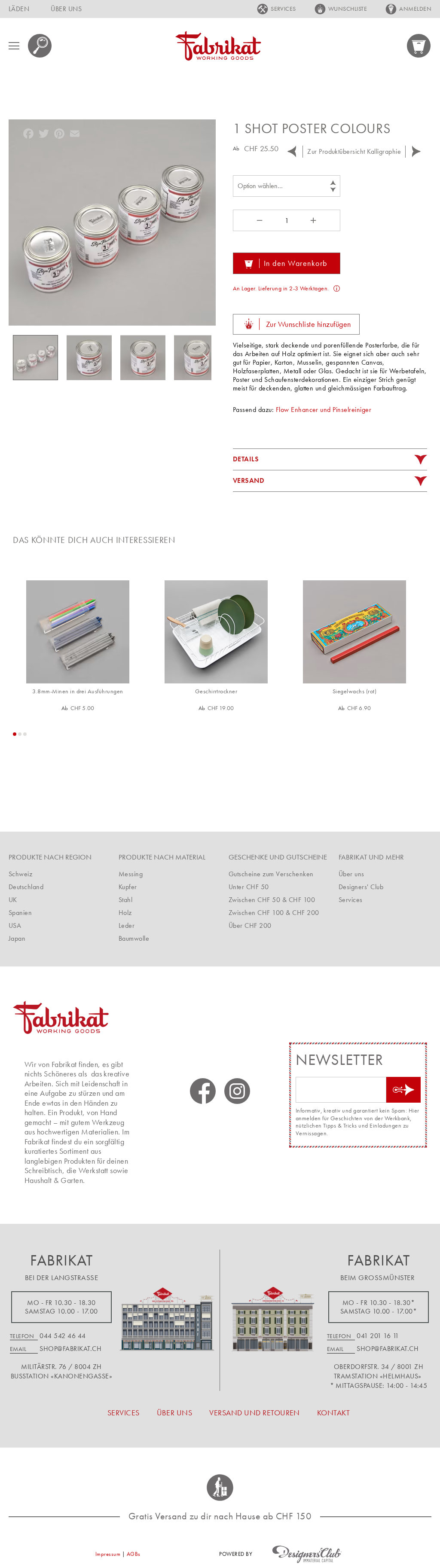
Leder (126, 925)
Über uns (351, 873)
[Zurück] (291, 151)
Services (351, 899)
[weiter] (416, 151)
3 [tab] (25, 734)
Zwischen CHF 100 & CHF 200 (274, 912)
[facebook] (203, 1091)
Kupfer (128, 886)
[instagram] (237, 1091)
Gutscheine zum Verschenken (271, 873)
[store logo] (218, 46)
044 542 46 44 (63, 1335)
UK (13, 899)
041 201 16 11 (378, 1335)
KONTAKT (333, 1413)
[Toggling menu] (14, 45)
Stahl (125, 899)
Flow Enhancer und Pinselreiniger (323, 409)
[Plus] (314, 220)
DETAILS (246, 458)
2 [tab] (19, 734)
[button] (93, 357)
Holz (125, 912)
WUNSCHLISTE (347, 8)
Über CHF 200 (250, 925)
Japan (17, 938)
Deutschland (26, 886)
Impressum (107, 1554)
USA (15, 925)
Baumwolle (134, 938)
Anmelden (415, 8)
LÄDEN (19, 8)
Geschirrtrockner (216, 691)
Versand (248, 480)
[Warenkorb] (419, 46)
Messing (131, 873)
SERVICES (283, 8)
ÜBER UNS (66, 8)
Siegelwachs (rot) (354, 691)
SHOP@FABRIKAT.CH (70, 1348)
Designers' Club (361, 886)
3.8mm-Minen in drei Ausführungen (77, 691)
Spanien (20, 912)
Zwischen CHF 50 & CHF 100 (272, 899)
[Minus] (258, 220)
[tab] (330, 459)
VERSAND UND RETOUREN (254, 1413)
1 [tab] (14, 734)
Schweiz (20, 873)
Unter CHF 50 (249, 886)
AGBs (134, 1554)
